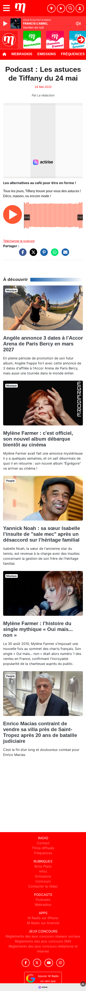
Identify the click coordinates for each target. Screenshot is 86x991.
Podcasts (43, 900)
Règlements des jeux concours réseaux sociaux (43, 936)
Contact (43, 843)
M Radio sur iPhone (43, 918)
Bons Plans (43, 866)
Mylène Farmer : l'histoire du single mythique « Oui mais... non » (38, 629)
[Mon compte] (80, 8)
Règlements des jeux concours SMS (43, 941)
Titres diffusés (43, 848)
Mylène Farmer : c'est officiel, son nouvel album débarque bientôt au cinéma (38, 439)
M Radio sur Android (43, 923)
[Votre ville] (51, 8)
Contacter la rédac (43, 886)
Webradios (21, 54)
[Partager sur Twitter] (32, 254)
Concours (43, 881)
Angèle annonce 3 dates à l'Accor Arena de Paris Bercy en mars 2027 (43, 343)
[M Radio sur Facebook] (26, 963)
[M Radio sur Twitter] (37, 963)
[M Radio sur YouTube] (48, 963)
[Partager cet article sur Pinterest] (43, 254)
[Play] (5, 23)
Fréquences (43, 853)
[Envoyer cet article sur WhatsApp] (53, 254)
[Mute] (78, 23)
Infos (43, 871)
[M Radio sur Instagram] (60, 963)
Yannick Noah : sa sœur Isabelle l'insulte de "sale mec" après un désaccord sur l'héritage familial (41, 534)
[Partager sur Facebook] (22, 254)
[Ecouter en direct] (61, 8)
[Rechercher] (70, 8)
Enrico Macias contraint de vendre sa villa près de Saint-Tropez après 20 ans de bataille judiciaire (40, 732)
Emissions (46, 54)
